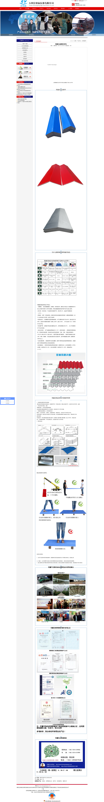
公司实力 (52, 34)
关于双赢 (27, 8)
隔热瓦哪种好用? (21, 86)
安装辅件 (38, 41)
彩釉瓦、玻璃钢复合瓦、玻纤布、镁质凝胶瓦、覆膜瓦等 (54, 781)
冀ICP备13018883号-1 (55, 790)
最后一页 (42, 779)
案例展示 (63, 8)
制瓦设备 (49, 8)
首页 (20, 8)
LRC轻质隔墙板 (21, 100)
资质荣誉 (11, 34)
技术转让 (56, 8)
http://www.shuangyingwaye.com (44, 785)
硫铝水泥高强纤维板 (22, 99)
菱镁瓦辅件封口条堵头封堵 (46, 777)
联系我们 (77, 8)
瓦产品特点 (31, 34)
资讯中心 (34, 8)
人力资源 (70, 8)
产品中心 (42, 8)
